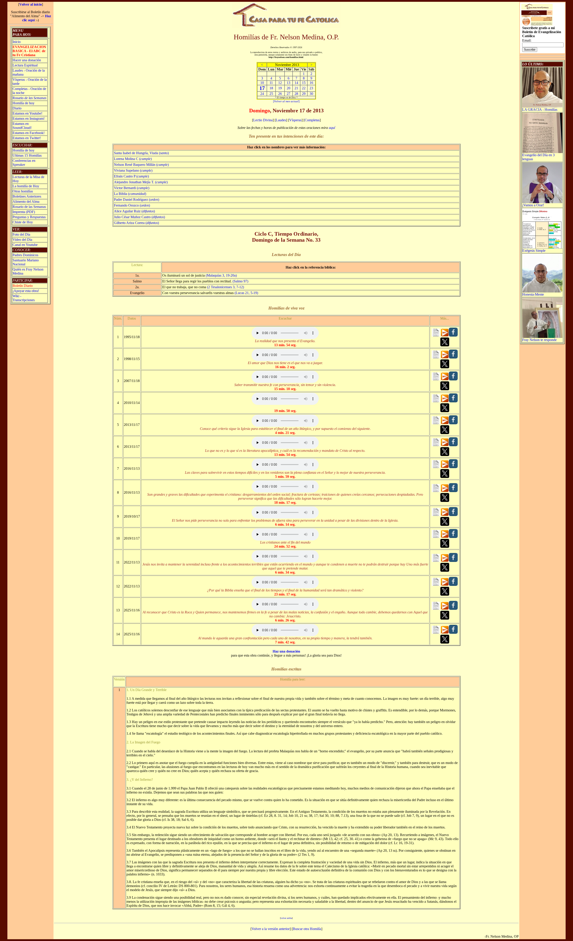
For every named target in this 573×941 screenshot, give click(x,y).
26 (280, 94)
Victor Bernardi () (131, 188)
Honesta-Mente (533, 294)
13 (288, 83)
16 (311, 83)
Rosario (29, 98)
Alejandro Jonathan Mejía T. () (141, 182)
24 (262, 94)
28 (296, 94)
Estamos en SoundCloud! (22, 126)
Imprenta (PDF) (24, 212)
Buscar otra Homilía (307, 929)
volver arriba (286, 918)
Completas (312, 120)
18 (271, 88)
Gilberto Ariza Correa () (136, 223)
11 (271, 83)
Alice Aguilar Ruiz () (134, 211)
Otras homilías (23, 191)
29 (304, 94)
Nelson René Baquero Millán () (141, 164)
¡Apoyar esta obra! (26, 291)
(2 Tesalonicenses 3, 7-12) (225, 287)
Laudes (281, 120)
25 (271, 94)
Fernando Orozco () (132, 205)
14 (296, 83)
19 (280, 88)
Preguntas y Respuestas (29, 217)
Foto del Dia (21, 234)
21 (296, 88)
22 (304, 88)
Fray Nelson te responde (539, 340)
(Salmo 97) (240, 281)
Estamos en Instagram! (29, 118)
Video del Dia (22, 239)
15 (304, 83)
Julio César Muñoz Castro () (139, 217)
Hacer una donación (27, 60)
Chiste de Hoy (23, 222)
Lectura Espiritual (25, 65)
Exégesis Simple (533, 250)
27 (288, 94)
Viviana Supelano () (133, 170)
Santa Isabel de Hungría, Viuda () (141, 153)
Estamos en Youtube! (27, 113)
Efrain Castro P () (131, 176)
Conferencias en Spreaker (24, 162)
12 (280, 83)
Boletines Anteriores (27, 196)
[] (286, 101)
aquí (332, 128)
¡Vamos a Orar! (533, 205)
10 (262, 83)
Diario (17, 108)
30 (311, 94)
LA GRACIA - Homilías (539, 109)
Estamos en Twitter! (27, 138)
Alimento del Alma (26, 201)
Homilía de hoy (23, 103)
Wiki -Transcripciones (24, 298)
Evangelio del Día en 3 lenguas (538, 157)
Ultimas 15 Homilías (27, 155)
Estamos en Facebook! (29, 133)
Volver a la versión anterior (271, 929)
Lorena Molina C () (133, 159)
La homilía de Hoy (26, 186)
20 (288, 88)
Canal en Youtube (25, 245)
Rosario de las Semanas (29, 207)
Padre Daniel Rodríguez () (136, 199)
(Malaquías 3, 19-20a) (221, 275)
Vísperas (295, 120)
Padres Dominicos (25, 255)
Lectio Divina (263, 120)
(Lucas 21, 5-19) (246, 293)
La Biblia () (130, 194)
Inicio (17, 42)
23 (311, 88)
